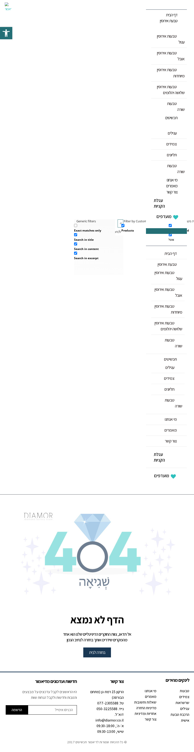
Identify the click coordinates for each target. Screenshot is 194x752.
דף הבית (171, 14)
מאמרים (171, 185)
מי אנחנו (172, 180)
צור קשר (171, 192)
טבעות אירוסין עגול (171, 39)
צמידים (171, 144)
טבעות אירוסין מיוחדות (171, 72)
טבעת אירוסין (168, 20)
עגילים (172, 133)
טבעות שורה (176, 106)
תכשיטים (171, 117)
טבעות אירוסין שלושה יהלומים (171, 89)
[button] (166, 231)
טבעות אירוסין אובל (171, 55)
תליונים (172, 154)
